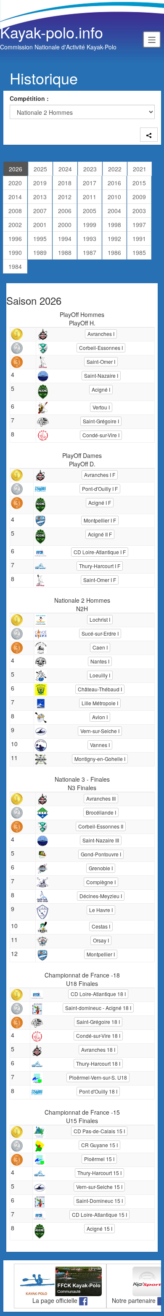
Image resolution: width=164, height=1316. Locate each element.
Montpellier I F (100, 520)
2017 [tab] (89, 183)
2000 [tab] (64, 224)
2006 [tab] (64, 210)
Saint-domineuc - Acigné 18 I (98, 1007)
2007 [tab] (40, 210)
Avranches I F (99, 474)
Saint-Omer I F (99, 579)
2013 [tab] (40, 196)
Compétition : (29, 98)
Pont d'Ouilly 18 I (98, 1091)
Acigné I (101, 389)
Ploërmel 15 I (99, 1158)
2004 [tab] (114, 210)
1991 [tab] (139, 238)
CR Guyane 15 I (99, 1144)
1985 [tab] (139, 252)
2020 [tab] (15, 183)
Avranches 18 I (98, 1049)
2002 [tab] (15, 224)
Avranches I (100, 333)
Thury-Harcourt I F (99, 565)
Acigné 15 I (99, 1228)
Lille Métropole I (100, 703)
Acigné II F (100, 534)
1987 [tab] (89, 252)
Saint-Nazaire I (101, 375)
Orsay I (101, 940)
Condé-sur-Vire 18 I (98, 1035)
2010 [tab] (114, 196)
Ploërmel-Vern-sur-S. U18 (98, 1077)
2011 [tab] (89, 196)
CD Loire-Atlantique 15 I (99, 1214)
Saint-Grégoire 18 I (98, 1021)
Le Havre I (101, 909)
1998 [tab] (114, 224)
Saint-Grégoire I (101, 421)
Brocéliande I (101, 812)
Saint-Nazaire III (100, 840)
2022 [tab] (115, 169)
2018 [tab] (64, 183)
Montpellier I (101, 954)
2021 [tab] (139, 169)
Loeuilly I (100, 675)
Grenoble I (101, 868)
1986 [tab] (114, 252)
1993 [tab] (89, 238)
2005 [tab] (89, 210)
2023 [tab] (90, 169)
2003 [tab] (139, 210)
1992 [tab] (114, 238)
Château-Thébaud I (100, 689)
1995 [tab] (40, 238)
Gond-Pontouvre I (101, 854)
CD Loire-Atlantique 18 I (98, 993)
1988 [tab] (64, 252)
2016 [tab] (114, 183)
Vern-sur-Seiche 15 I (99, 1186)
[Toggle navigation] (152, 39)
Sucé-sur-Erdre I (100, 633)
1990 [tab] (15, 252)
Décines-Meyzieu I (100, 895)
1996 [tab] (15, 238)
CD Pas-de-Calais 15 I (99, 1131)
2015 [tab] (139, 183)
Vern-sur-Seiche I (99, 730)
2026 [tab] (15, 169)
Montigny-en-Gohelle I (99, 758)
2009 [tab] (139, 196)
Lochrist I (100, 619)
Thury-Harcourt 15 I (99, 1172)
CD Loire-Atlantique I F (100, 551)
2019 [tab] (40, 183)
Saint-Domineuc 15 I (99, 1200)
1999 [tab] (89, 224)
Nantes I (99, 661)
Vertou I (101, 407)
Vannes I (100, 744)
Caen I (100, 647)
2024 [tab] (65, 169)
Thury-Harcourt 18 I (98, 1063)
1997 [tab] (139, 224)
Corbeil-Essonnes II (100, 826)
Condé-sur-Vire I (100, 435)
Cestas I (101, 926)
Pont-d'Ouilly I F (100, 488)
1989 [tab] (40, 252)
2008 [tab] (15, 210)
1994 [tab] (64, 238)
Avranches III (101, 798)
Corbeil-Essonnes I (101, 347)
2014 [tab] (15, 196)
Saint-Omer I (101, 361)
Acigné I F (99, 502)
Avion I (100, 716)
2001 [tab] (40, 224)
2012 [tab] (64, 196)
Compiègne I (101, 881)
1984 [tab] (15, 266)
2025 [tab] (40, 169)
